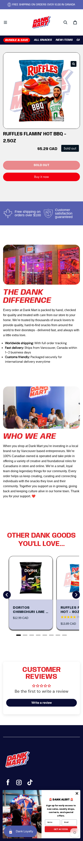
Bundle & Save (16, 40)
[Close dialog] (77, 793)
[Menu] (5, 22)
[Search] (65, 22)
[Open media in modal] (73, 64)
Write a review (41, 703)
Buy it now (41, 177)
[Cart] (75, 22)
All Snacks (43, 40)
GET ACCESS (61, 829)
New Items (64, 40)
